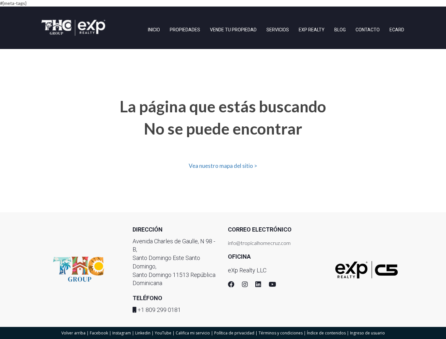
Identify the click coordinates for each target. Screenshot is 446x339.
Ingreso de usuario (367, 333)
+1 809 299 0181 (159, 309)
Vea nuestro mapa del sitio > (223, 165)
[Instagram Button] (245, 285)
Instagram (121, 333)
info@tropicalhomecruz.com (259, 243)
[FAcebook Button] (231, 285)
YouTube (163, 333)
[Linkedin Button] (258, 285)
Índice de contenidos (326, 333)
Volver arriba (73, 333)
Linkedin (143, 333)
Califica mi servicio (193, 333)
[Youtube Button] (272, 285)
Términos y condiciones (281, 333)
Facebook (99, 333)
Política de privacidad (234, 333)
